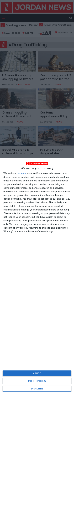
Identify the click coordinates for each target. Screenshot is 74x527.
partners (21, 173)
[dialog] (37, 342)
